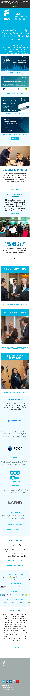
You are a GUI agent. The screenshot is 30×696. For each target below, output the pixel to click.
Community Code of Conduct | (19, 691)
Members (21, 554)
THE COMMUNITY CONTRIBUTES (15, 357)
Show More (15, 138)
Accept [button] (14, 6)
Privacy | (3, 691)
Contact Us (5, 685)
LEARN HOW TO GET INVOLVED (15, 392)
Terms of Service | (9, 691)
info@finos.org (7, 687)
